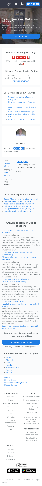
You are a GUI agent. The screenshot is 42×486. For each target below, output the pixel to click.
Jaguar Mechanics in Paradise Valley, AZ (20, 199)
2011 (38, 326)
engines (15, 279)
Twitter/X (10, 456)
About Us (10, 397)
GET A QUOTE (33, 4)
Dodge (5, 252)
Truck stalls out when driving (14, 282)
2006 (28, 252)
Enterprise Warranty (31, 400)
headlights (17, 326)
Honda (9, 365)
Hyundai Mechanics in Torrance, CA (19, 201)
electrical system (9, 328)
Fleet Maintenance (10, 403)
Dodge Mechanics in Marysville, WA (19, 209)
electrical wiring (29, 326)
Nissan (9, 370)
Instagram (10, 459)
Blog (10, 429)
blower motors (18, 252)
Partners (10, 426)
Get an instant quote (21, 342)
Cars (10, 413)
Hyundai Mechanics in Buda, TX (21, 119)
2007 (21, 301)
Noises (23, 279)
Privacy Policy (31, 403)
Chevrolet (10, 360)
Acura (8, 358)
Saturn (9, 372)
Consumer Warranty (31, 397)
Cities (10, 410)
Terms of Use (31, 412)
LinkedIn (10, 453)
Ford (8, 363)
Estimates (11, 417)
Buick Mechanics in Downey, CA (22, 112)
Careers (10, 407)
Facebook (10, 449)
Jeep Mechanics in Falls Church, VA (19, 204)
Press (10, 400)
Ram (10, 252)
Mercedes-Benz (12, 367)
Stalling (15, 301)
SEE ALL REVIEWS (21, 81)
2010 (28, 279)
